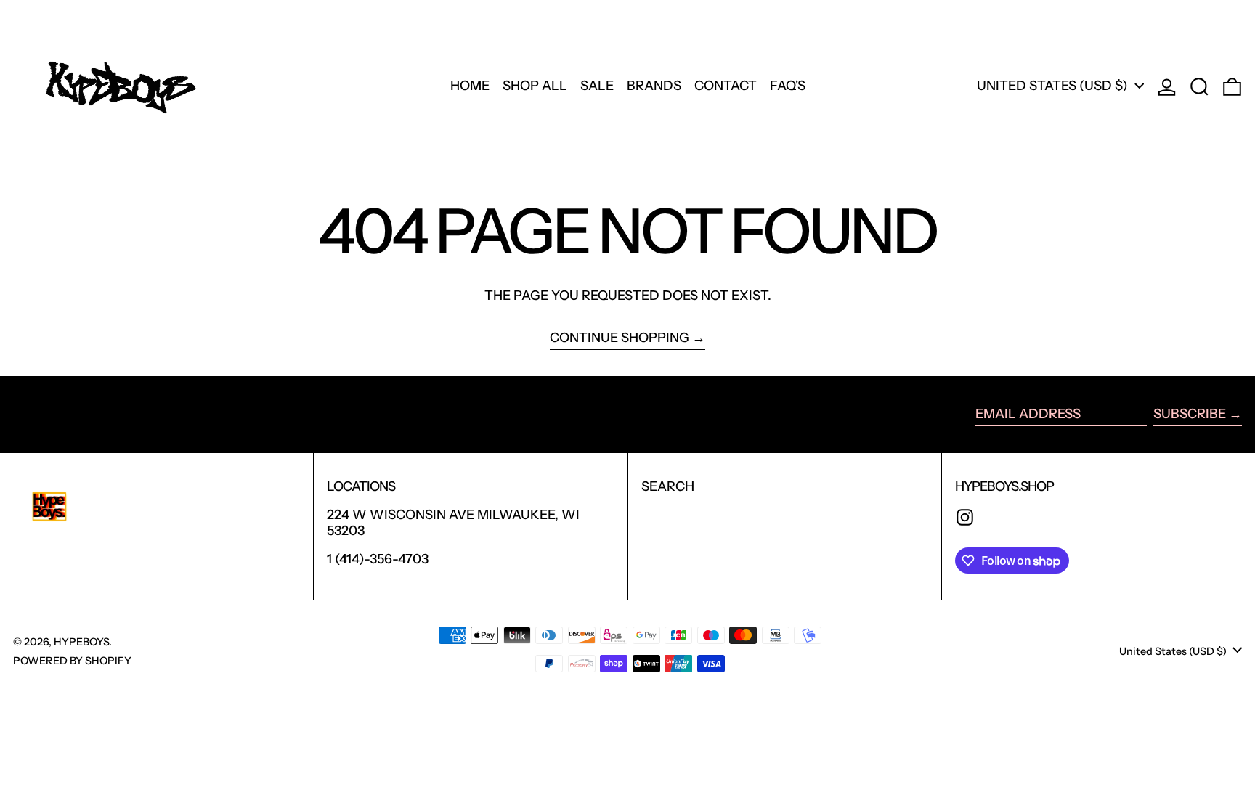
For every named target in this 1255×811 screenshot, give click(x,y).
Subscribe (1189, 414)
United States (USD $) (1054, 86)
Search (667, 486)
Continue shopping (619, 338)
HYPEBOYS (81, 641)
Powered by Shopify (72, 660)
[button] (1199, 87)
